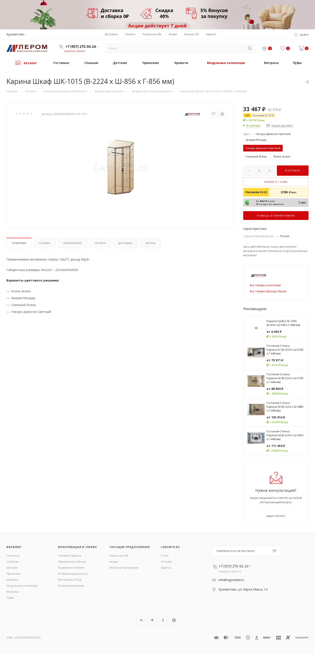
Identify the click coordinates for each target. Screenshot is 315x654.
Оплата (100, 243)
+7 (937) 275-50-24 (80, 46)
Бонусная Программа (124, 567)
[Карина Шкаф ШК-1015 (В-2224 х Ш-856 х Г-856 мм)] (120, 167)
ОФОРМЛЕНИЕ (72, 243)
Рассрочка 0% (119, 555)
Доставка (125, 243)
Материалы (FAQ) (69, 579)
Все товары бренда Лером (268, 291)
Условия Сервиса (69, 555)
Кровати (12, 579)
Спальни (12, 561)
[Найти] (249, 48)
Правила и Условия (71, 567)
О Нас (165, 555)
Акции (114, 561)
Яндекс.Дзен (173, 620)
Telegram (152, 620)
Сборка (150, 243)
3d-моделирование (71, 585)
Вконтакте (141, 620)
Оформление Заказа (72, 561)
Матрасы (12, 591)
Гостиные (13, 555)
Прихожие (13, 573)
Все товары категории (265, 285)
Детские (12, 567)
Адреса (166, 567)
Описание (19, 243)
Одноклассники (163, 620)
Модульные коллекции (22, 585)
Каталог (14, 547)
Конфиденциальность (73, 573)
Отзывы (44, 243)
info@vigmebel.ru (231, 580)
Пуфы (10, 598)
